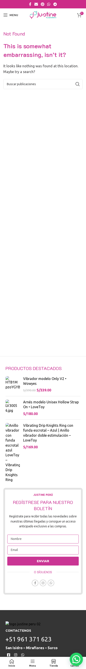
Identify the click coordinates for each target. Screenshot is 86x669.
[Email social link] (36, 4)
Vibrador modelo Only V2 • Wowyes (44, 381)
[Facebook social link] (30, 4)
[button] (76, 659)
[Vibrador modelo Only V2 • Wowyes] (13, 384)
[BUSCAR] (78, 84)
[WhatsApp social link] (49, 4)
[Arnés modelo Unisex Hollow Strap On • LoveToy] (13, 408)
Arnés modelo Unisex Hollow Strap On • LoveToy (51, 404)
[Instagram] (16, 655)
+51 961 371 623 (29, 639)
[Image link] (23, 624)
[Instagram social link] (43, 583)
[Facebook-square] (9, 655)
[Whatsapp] (23, 655)
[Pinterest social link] (42, 4)
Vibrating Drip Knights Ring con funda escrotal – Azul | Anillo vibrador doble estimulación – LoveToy (48, 432)
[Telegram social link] (55, 4)
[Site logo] (43, 15)
